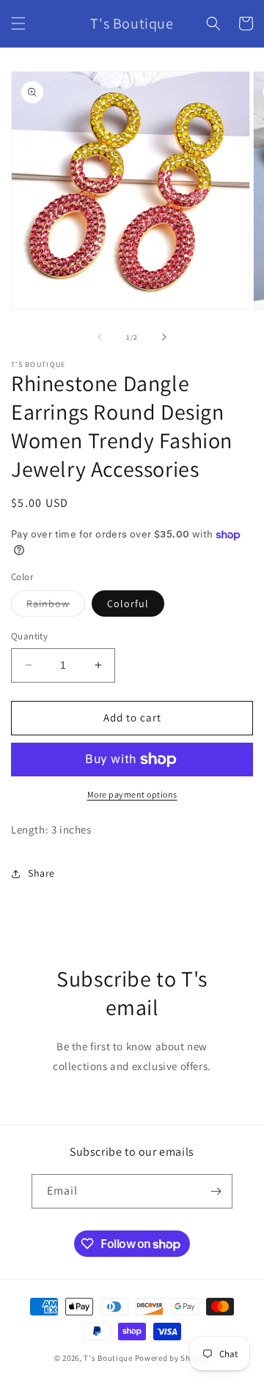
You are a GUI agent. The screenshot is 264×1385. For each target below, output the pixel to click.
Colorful (128, 603)
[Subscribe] (215, 1191)
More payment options (132, 794)
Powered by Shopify (172, 1358)
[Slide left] (100, 337)
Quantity (29, 636)
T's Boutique (108, 1358)
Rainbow (55, 606)
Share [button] (41, 873)
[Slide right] (164, 337)
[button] (18, 23)
